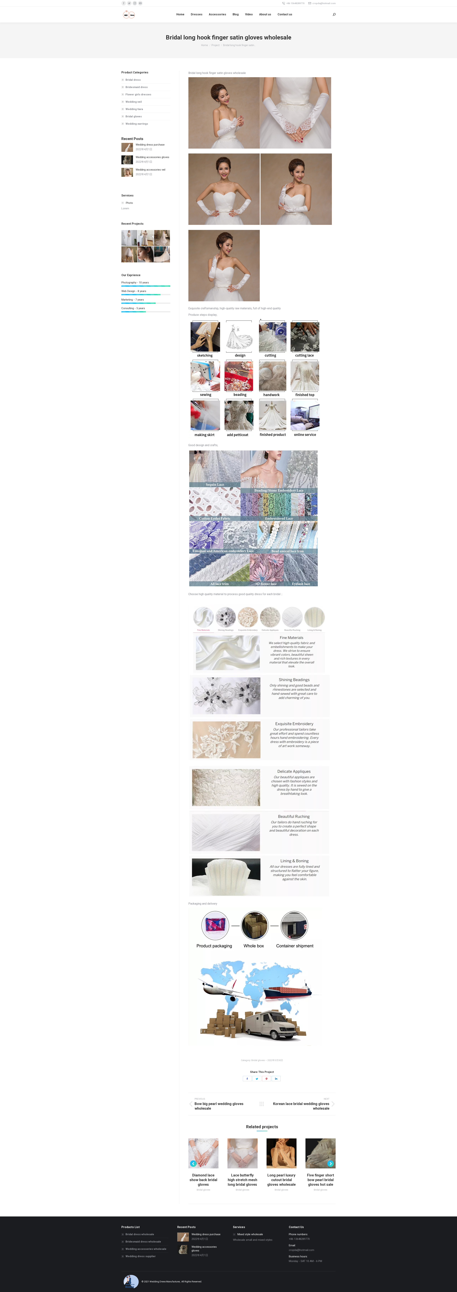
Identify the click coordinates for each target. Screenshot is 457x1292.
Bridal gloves (258, 1060)
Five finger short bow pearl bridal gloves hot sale (320, 1180)
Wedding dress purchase (150, 144)
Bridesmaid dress (136, 87)
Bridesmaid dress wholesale (143, 1241)
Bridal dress (133, 79)
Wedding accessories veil (150, 169)
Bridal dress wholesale (139, 1234)
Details (208, 1153)
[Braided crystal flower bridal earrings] (146, 254)
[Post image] (127, 147)
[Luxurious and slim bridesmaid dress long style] (146, 238)
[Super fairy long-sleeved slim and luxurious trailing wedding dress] (162, 254)
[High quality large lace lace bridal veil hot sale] (162, 238)
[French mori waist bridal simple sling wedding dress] (129, 238)
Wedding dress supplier (140, 1256)
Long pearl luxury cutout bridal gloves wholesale (281, 1180)
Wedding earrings (136, 123)
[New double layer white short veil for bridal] (129, 254)
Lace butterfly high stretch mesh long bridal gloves (242, 1180)
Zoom (198, 1153)
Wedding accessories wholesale (145, 1249)
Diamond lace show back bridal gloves (203, 1180)
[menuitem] (180, 14)
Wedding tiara (134, 109)
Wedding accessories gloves (152, 157)
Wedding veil (133, 101)
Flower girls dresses (138, 94)
